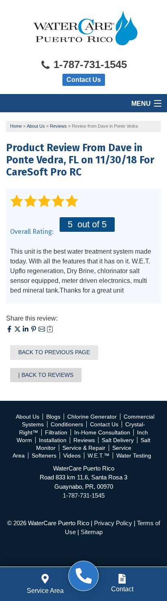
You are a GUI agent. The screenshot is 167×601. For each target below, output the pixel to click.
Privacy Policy (113, 523)
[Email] (43, 330)
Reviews (84, 440)
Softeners (44, 455)
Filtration (56, 432)
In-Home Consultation (102, 432)
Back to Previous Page (54, 352)
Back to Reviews (47, 375)
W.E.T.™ (98, 455)
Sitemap (92, 531)
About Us (27, 416)
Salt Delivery (118, 440)
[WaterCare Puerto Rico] (84, 576)
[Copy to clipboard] (50, 330)
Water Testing (133, 455)
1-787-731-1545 (89, 65)
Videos (72, 455)
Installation (52, 440)
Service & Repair (83, 448)
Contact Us (83, 79)
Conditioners (67, 424)
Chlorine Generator (92, 416)
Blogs (53, 416)
